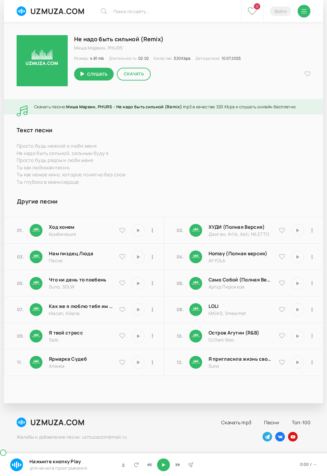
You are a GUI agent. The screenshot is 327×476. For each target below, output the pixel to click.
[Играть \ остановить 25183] (138, 362)
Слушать (97, 74)
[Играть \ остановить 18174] (138, 256)
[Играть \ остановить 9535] (138, 230)
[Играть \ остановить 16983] (297, 256)
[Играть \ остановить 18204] (297, 283)
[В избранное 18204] (282, 283)
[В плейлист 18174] (152, 257)
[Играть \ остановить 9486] (138, 309)
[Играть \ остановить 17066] (297, 362)
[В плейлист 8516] (312, 336)
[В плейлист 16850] (152, 336)
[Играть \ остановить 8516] (297, 336)
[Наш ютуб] (293, 436)
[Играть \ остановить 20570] (297, 309)
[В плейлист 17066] (312, 362)
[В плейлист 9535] (152, 230)
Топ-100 (301, 422)
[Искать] (103, 11)
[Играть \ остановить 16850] (138, 336)
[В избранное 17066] (282, 362)
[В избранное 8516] (282, 336)
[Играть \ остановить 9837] (297, 230)
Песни (271, 422)
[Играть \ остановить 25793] (138, 283)
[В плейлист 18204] (312, 283)
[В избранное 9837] (282, 230)
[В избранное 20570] (282, 309)
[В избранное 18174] (122, 256)
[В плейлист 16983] (312, 257)
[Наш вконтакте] (280, 436)
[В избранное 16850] (122, 336)
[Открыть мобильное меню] (304, 11)
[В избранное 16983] (282, 256)
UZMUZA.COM (57, 11)
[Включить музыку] (163, 464)
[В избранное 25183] (122, 362)
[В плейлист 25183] (152, 362)
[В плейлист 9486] (152, 309)
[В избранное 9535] (122, 230)
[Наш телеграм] (267, 436)
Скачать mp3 (236, 422)
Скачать (134, 74)
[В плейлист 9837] (312, 230)
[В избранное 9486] (122, 309)
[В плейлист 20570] (312, 309)
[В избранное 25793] (122, 283)
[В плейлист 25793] (152, 283)
